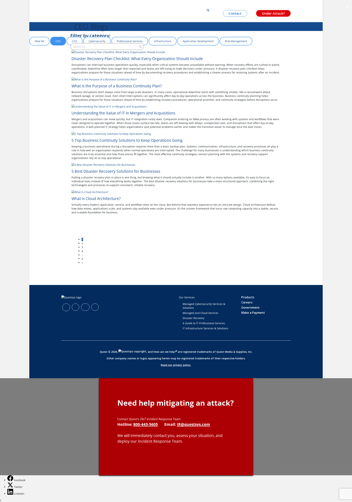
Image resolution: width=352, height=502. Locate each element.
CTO (74, 41)
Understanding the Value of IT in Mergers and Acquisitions (123, 113)
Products (247, 297)
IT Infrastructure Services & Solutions (205, 328)
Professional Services (130, 41)
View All (39, 41)
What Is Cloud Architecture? (96, 198)
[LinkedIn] (10, 493)
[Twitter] (10, 487)
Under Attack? (273, 13)
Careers (246, 302)
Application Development (198, 41)
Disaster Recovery (193, 318)
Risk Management (236, 41)
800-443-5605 (145, 424)
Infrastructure (162, 41)
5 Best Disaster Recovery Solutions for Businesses (116, 171)
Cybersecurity (97, 41)
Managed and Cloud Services (200, 313)
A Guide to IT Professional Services (204, 323)
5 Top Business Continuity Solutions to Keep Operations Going (127, 140)
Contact (235, 13)
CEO (58, 41)
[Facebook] (10, 480)
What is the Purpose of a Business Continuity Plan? (117, 85)
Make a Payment (253, 313)
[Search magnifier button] (208, 10)
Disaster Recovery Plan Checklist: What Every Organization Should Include (137, 58)
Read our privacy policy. (176, 365)
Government (250, 307)
